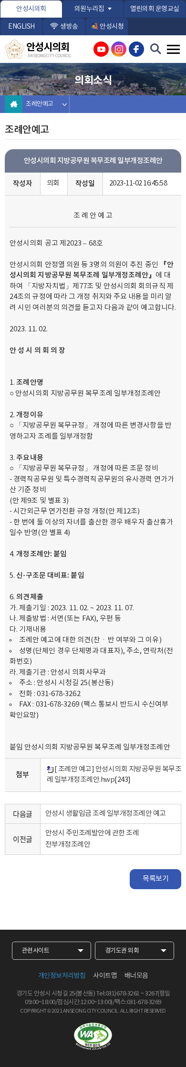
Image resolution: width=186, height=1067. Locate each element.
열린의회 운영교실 (154, 9)
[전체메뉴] (173, 49)
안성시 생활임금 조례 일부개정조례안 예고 (105, 814)
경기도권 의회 (122, 950)
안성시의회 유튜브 (101, 49)
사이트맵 (105, 976)
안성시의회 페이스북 (136, 49)
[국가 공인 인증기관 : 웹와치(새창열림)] (93, 1036)
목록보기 (155, 879)
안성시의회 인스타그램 (118, 49)
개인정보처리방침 (62, 976)
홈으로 (13, 104)
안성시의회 (31, 9)
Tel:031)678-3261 (118, 993)
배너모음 (136, 976)
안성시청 (112, 27)
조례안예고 (39, 104)
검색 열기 (156, 49)
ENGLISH (21, 27)
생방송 (69, 27)
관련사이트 (36, 950)
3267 (151, 993)
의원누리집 (89, 9)
